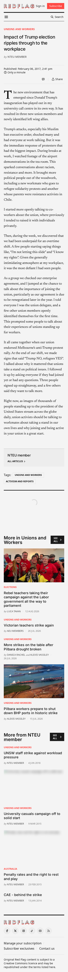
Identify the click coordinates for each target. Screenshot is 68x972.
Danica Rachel (16, 654)
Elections (10, 587)
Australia (10, 868)
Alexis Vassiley (39, 654)
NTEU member (17, 56)
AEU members (15, 631)
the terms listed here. (42, 967)
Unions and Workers (19, 29)
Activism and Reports (20, 481)
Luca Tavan (14, 611)
